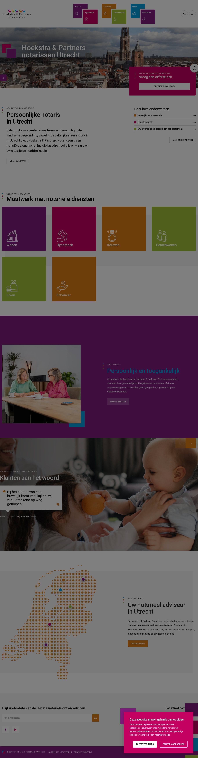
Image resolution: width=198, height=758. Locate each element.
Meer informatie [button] (162, 735)
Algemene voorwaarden (60, 752)
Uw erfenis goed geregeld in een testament (160, 128)
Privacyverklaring (83, 752)
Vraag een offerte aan (155, 77)
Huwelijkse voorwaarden (150, 115)
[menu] (192, 13)
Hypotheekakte (145, 122)
